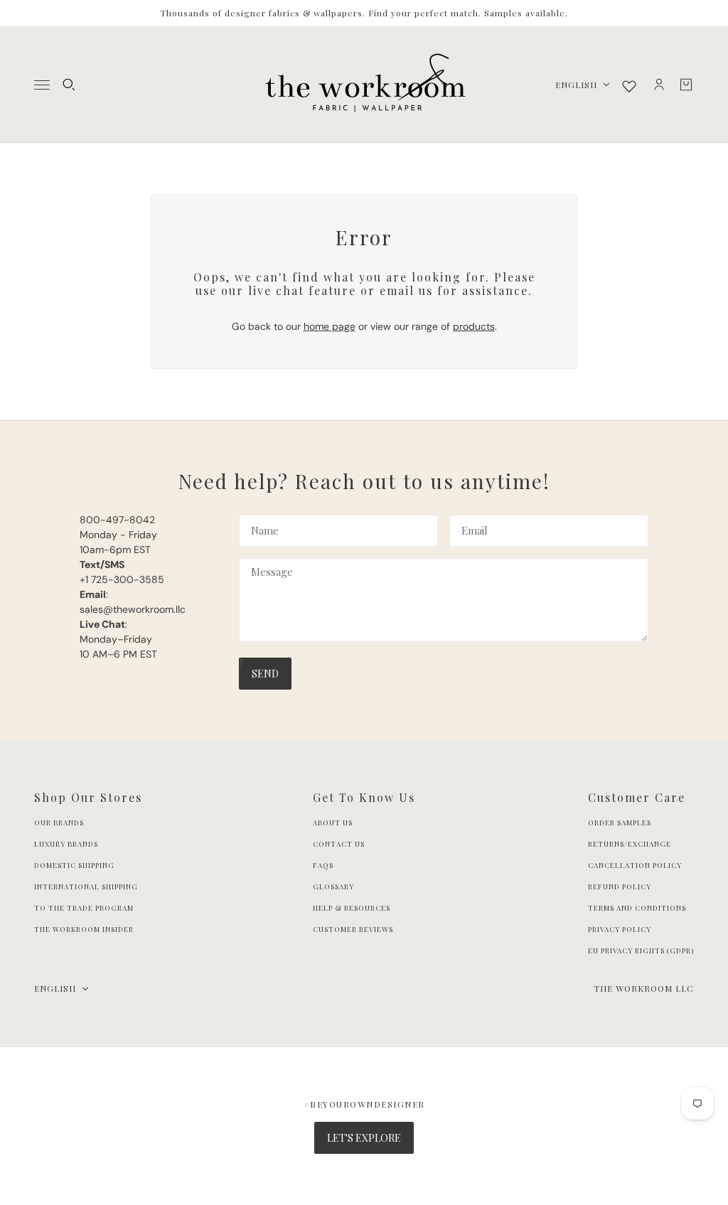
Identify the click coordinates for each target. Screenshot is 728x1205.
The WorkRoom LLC (644, 988)
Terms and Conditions (637, 908)
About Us (333, 823)
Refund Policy (619, 886)
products (474, 326)
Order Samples (619, 823)
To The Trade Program (84, 908)
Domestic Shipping (74, 865)
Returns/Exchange (629, 844)
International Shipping (86, 886)
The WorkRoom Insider (84, 929)
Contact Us (339, 844)
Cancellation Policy (635, 865)
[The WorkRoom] (364, 84)
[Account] (659, 84)
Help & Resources (351, 908)
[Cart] (686, 84)
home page (329, 326)
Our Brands (59, 823)
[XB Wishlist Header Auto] (629, 86)
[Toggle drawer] (42, 85)
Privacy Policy (619, 929)
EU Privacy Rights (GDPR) (641, 950)
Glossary (333, 886)
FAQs (323, 865)
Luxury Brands (66, 844)
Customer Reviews (353, 929)
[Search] (69, 84)
